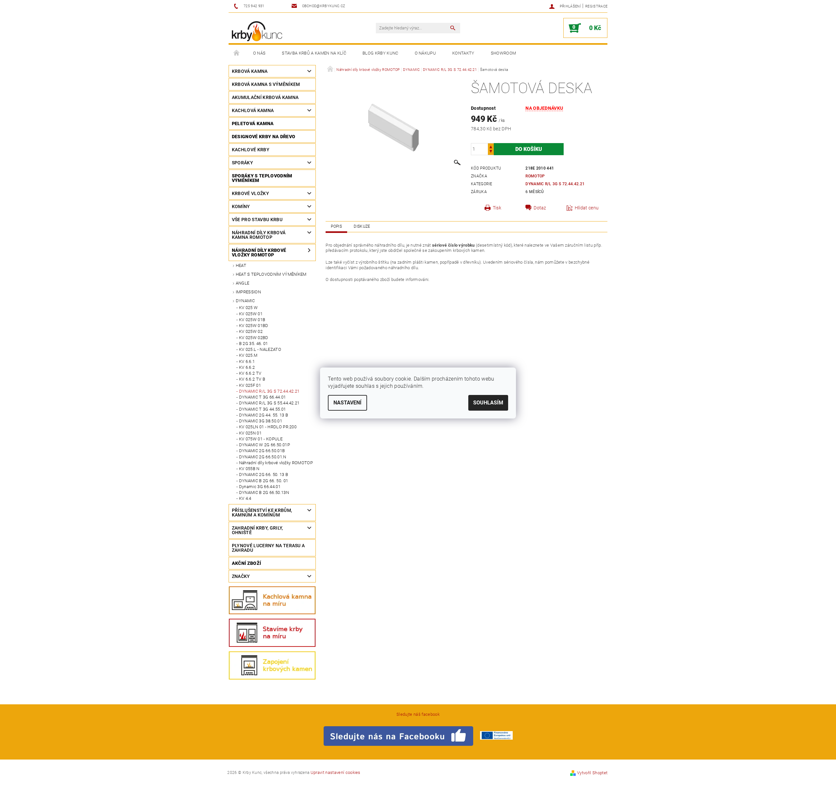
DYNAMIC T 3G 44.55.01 (262, 409)
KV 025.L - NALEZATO (260, 349)
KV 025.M (248, 355)
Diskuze (362, 226)
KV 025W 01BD (253, 325)
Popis (336, 226)
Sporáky (242, 162)
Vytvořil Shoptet (592, 772)
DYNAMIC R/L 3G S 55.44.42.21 (269, 403)
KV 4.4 (245, 498)
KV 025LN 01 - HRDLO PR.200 (268, 426)
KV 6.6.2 (247, 367)
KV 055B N (249, 468)
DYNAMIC (245, 300)
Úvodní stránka (237, 53)
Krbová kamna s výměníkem (266, 84)
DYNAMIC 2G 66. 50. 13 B (263, 474)
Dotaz (540, 207)
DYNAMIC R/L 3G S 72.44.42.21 (269, 391)
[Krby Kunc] (257, 31)
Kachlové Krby (250, 149)
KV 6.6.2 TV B (252, 379)
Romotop (535, 176)
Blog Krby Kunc (380, 53)
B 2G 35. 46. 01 (253, 343)
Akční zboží (246, 563)
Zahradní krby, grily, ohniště (257, 530)
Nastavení (347, 403)
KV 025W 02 (251, 331)
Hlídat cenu (587, 207)
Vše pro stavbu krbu (257, 219)
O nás (259, 53)
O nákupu (425, 53)
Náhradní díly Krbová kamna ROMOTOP (258, 235)
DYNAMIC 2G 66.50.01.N (262, 456)
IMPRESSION (248, 291)
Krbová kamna (250, 71)
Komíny (241, 206)
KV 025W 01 (251, 313)
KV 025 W (248, 307)
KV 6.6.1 (247, 361)
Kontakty (463, 53)
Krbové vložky (250, 193)
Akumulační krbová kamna (265, 97)
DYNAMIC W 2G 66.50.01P (264, 444)
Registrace (596, 6)
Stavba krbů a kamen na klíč (314, 53)
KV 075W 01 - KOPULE (260, 438)
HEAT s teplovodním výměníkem (271, 274)
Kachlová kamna (253, 110)
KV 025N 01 (250, 433)
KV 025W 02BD (253, 337)
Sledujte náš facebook (418, 714)
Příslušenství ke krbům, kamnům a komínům (262, 512)
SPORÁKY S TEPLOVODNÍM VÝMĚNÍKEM (262, 178)
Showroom (503, 53)
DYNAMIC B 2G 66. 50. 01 (263, 480)
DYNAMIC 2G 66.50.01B (262, 450)
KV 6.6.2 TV (250, 373)
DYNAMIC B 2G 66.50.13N (264, 492)
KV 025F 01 (250, 385)
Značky (241, 576)
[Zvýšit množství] (491, 146)
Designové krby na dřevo (263, 136)
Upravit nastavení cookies (336, 772)
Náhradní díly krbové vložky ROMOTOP (259, 252)
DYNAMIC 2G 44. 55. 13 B (263, 415)
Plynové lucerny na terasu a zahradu (268, 548)
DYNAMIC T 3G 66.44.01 (262, 397)
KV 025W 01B (252, 319)
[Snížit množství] (491, 152)
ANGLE (242, 283)
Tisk (497, 207)
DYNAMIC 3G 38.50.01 (260, 420)
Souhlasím (488, 403)
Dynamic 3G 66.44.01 (260, 486)
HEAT (241, 265)
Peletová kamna (253, 123)
